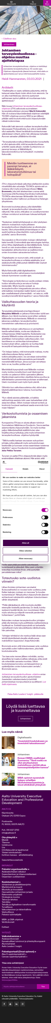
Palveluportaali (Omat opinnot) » (19, 951)
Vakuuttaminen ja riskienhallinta (16, 909)
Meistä (5, 840)
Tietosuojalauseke (26, 999)
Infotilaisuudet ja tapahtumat (15, 850)
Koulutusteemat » (11, 882)
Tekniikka (6, 902)
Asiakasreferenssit (10, 939)
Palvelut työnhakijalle (11, 914)
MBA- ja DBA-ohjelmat (12, 919)
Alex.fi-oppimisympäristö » (14, 954)
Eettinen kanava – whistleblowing (17, 855)
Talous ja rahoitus (10, 899)
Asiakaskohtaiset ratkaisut (14, 872)
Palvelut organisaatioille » (15, 869)
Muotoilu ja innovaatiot (12, 889)
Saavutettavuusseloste (12, 860)
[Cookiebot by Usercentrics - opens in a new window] (38, 462)
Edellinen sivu (9, 38)
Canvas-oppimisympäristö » (14, 956)
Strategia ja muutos (11, 897)
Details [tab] (25, 469)
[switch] (45, 517)
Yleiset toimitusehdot (11, 852)
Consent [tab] (9, 469)
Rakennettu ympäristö (12, 894)
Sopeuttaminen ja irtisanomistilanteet (19, 874)
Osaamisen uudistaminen (13, 877)
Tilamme (6, 842)
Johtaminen (25, 718)
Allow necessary (25, 558)
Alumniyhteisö (8, 944)
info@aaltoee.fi (9, 833)
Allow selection (25, 551)
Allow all (25, 543)
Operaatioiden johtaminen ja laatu (17, 892)
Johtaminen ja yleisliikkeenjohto (16, 884)
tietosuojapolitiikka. (10, 980)
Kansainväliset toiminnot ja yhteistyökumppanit (23, 941)
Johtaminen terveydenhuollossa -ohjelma (21, 674)
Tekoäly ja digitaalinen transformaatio (19, 904)
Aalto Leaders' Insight (12, 946)
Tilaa (43, 986)
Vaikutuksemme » (11, 936)
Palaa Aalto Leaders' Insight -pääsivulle (25, 694)
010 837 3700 (12, 830)
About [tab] (41, 469)
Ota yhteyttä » (9, 837)
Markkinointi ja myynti (12, 887)
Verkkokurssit (8, 922)
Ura (3, 847)
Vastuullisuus (8, 912)
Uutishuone (7, 845)
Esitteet (5, 927)
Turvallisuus (7, 907)
